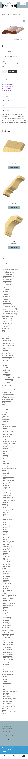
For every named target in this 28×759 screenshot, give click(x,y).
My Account (4, 756)
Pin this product (8, 88)
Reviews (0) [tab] (4, 105)
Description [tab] (5, 96)
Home (4, 14)
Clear (20, 63)
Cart (21, 755)
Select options (14, 167)
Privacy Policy (5, 739)
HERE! (10, 749)
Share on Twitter (8, 84)
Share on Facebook (9, 86)
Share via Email (8, 90)
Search (14, 756)
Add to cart (12, 71)
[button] (24, 21)
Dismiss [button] (4, 751)
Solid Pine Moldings (11, 14)
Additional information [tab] (8, 101)
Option (3, 61)
